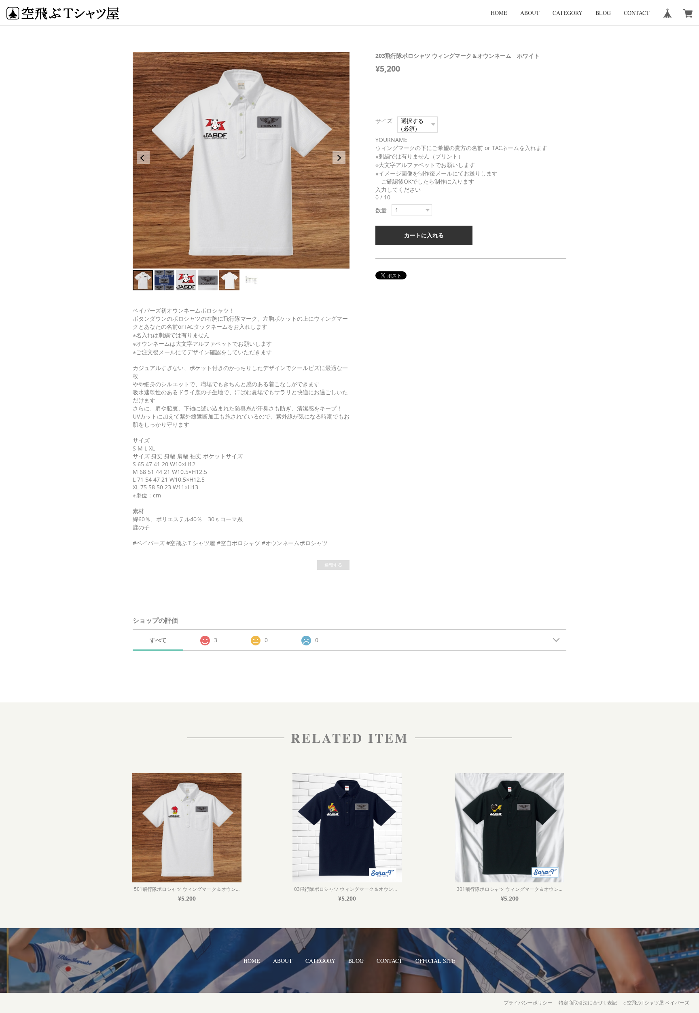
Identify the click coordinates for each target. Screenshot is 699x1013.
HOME (499, 13)
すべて (158, 640)
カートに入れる (424, 235)
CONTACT (637, 13)
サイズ (383, 121)
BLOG (603, 13)
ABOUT (530, 13)
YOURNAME (394, 140)
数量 (381, 210)
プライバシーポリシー (528, 1002)
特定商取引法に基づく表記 (588, 1002)
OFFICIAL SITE (435, 960)
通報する (333, 565)
